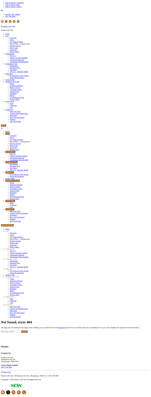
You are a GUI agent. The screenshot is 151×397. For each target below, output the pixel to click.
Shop (11, 299)
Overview (13, 233)
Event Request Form (17, 293)
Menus (12, 291)
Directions (13, 311)
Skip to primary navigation (14, 3)
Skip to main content (12, 5)
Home (7, 229)
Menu (3, 125)
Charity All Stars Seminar (19, 253)
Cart (11, 303)
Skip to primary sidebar (13, 7)
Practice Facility (15, 241)
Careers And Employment (19, 309)
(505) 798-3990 (6, 367)
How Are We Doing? (17, 313)
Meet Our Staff (15, 307)
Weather (12, 315)
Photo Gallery (14, 247)
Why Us (13, 251)
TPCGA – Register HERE (19, 267)
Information (14, 261)
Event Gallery (14, 295)
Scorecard (13, 245)
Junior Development (17, 273)
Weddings (13, 289)
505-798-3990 (10, 16)
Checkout (13, 301)
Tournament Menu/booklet (19, 257)
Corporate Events (16, 285)
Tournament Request (17, 255)
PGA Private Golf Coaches (19, 271)
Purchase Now (15, 263)
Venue (12, 279)
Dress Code (14, 243)
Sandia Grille (9, 275)
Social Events (14, 287)
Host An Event (15, 283)
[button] (7, 36)
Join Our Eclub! (15, 317)
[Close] (2, 128)
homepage (61, 328)
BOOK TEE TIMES (12, 14)
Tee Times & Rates (16, 237)
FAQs (12, 235)
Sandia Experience (16, 281)
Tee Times (13, 265)
